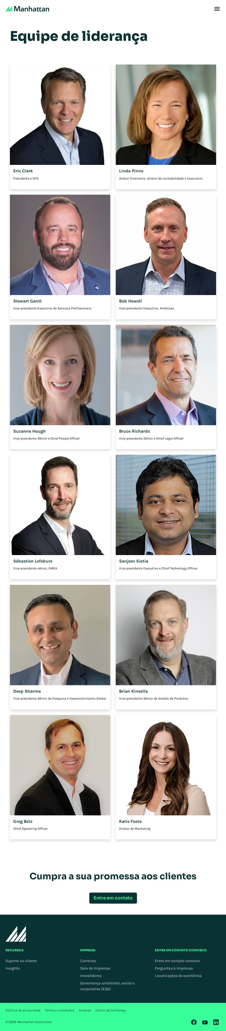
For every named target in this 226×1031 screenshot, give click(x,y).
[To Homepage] (16, 934)
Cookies (85, 1010)
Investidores (90, 975)
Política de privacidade (23, 1010)
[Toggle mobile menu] (217, 9)
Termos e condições (59, 1010)
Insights (13, 968)
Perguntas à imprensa (174, 968)
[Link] (194, 1022)
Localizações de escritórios (178, 975)
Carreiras (88, 960)
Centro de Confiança (110, 1010)
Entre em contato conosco (177, 960)
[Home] (27, 9)
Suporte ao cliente (21, 960)
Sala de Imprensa (95, 968)
